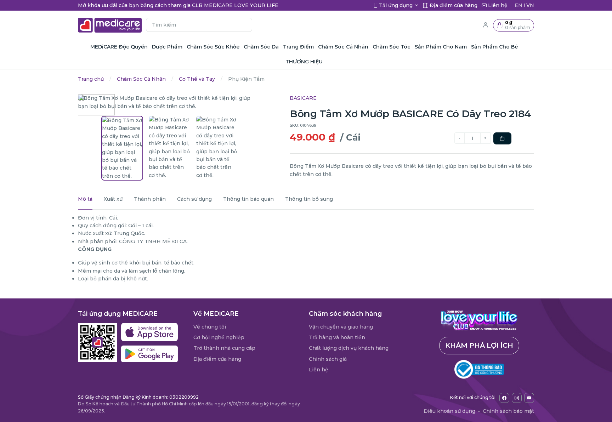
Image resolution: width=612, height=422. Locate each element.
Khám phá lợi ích (479, 345)
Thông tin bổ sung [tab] (309, 199)
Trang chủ (91, 79)
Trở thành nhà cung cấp (224, 348)
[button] (513, 25)
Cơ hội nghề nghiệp (218, 337)
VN (530, 5)
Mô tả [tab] (85, 199)
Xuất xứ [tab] (113, 199)
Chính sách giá (328, 359)
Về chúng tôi (209, 327)
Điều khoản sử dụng (449, 411)
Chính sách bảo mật (508, 411)
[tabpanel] (306, 248)
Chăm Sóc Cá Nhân (141, 79)
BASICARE (303, 98)
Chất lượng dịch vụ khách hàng (349, 348)
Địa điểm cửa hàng (217, 359)
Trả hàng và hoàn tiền (337, 337)
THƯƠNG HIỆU (304, 61)
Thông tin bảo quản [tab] (248, 199)
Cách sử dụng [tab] (194, 199)
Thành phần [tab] (150, 199)
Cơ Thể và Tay (197, 79)
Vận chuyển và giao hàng (341, 327)
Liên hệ (318, 369)
